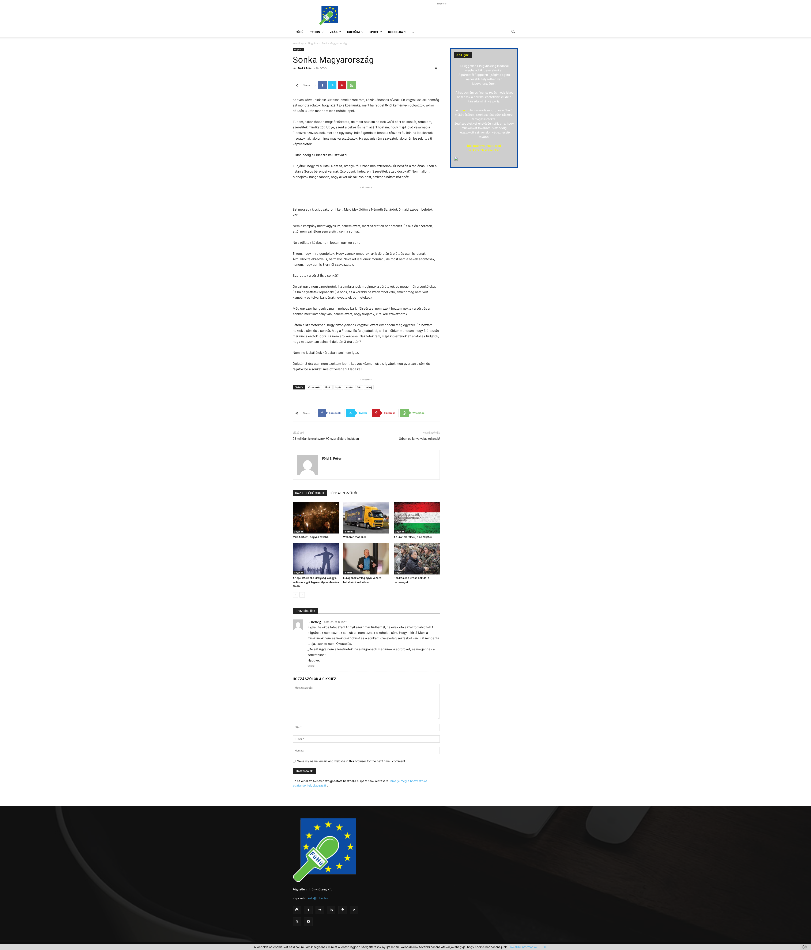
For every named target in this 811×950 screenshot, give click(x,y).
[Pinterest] (342, 85)
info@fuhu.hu (318, 898)
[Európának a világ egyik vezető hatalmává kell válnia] (366, 558)
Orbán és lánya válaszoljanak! (419, 439)
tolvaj (369, 387)
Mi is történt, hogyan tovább (311, 537)
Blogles (348, 572)
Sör (359, 387)
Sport (374, 32)
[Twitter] (332, 85)
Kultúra (353, 32)
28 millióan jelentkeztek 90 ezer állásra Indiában (326, 439)
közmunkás (314, 387)
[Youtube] (308, 921)
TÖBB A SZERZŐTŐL (343, 493)
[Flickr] (320, 910)
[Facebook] (322, 85)
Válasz (311, 665)
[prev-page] (295, 594)
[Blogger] (297, 910)
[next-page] (302, 594)
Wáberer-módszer (354, 537)
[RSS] (354, 910)
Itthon (314, 32)
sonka (349, 387)
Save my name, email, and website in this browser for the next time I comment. (351, 761)
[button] (513, 32)
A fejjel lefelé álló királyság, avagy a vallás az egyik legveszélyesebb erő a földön (316, 582)
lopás (338, 387)
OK (545, 947)
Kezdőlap (298, 43)
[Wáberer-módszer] (366, 518)
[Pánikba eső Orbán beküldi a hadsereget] (417, 558)
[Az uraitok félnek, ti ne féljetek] (417, 518)
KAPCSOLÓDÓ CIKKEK (309, 493)
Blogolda (395, 32)
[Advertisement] (441, 15)
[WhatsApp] (351, 85)
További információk (523, 947)
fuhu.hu (464, 110)
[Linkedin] (331, 910)
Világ (333, 32)
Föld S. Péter (305, 68)
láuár (328, 387)
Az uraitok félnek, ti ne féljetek (413, 537)
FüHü (299, 32)
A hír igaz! (462, 55)
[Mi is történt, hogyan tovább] (316, 518)
